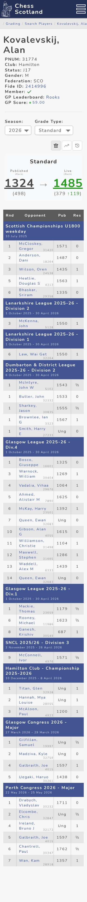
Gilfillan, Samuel (28, 742)
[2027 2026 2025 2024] (18, 131)
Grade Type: (49, 121)
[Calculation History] (77, 145)
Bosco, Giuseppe (29, 462)
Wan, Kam (29, 860)
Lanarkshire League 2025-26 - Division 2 (42, 305)
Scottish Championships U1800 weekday (43, 228)
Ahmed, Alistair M (29, 497)
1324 (19, 183)
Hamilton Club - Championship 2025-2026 (43, 671)
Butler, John (32, 396)
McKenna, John (29, 323)
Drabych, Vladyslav (29, 803)
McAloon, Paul (29, 711)
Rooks (53, 97)
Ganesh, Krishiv (27, 632)
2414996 (35, 86)
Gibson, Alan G (32, 532)
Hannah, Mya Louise (32, 700)
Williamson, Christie (32, 543)
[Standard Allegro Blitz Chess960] (54, 131)
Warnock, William (29, 474)
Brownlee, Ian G (33, 420)
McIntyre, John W (29, 385)
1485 (68, 183)
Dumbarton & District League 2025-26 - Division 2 (41, 367)
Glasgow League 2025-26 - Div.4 (38, 444)
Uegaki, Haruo (34, 777)
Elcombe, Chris (28, 814)
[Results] (56, 145)
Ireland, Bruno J (27, 826)
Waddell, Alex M (28, 566)
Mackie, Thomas (27, 609)
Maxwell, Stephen (28, 555)
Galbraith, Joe (33, 765)
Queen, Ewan (32, 520)
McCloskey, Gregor (31, 246)
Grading (13, 23)
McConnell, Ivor (30, 658)
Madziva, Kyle (33, 753)
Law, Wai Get (33, 354)
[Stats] (66, 145)
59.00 (38, 102)
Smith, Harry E (32, 431)
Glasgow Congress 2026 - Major (36, 724)
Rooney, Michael (27, 620)
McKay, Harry (32, 508)
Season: (14, 121)
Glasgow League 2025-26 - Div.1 (38, 591)
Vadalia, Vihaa (34, 485)
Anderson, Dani (30, 258)
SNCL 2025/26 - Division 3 (37, 642)
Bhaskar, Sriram (28, 292)
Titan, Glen (31, 688)
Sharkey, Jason (28, 408)
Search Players (39, 23)
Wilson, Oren (33, 269)
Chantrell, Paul (29, 849)
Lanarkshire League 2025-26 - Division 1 (42, 336)
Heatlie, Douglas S (29, 281)
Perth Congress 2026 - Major (40, 787)
